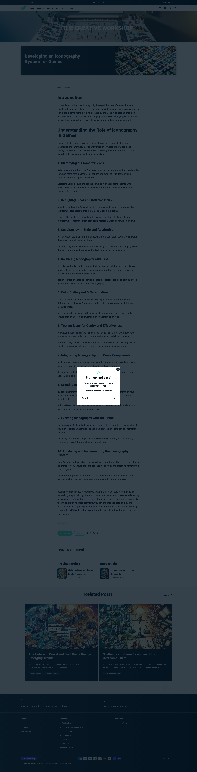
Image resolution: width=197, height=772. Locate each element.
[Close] (118, 369)
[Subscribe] (114, 398)
